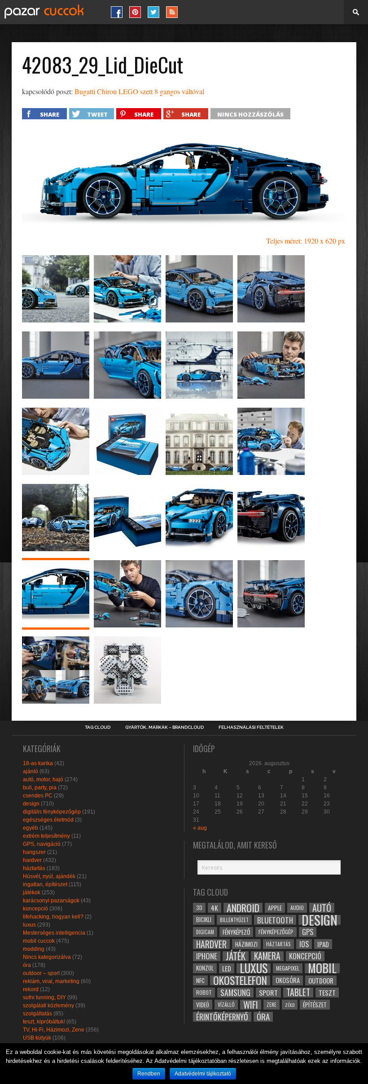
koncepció (35, 909)
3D (199, 907)
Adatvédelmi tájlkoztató (203, 1074)
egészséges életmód (48, 820)
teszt (327, 992)
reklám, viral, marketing (51, 981)
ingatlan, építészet (45, 884)
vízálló (226, 1004)
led (226, 968)
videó (202, 1004)
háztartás (34, 868)
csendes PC (38, 795)
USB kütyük (37, 1038)
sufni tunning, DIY (44, 997)
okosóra (288, 980)
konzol (205, 968)
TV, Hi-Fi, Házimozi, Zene (53, 1030)
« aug (200, 828)
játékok (31, 892)
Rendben (148, 1074)
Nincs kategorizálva (47, 957)
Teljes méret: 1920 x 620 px (305, 240)
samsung (235, 992)
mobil (322, 968)
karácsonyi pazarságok (51, 900)
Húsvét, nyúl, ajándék (49, 876)
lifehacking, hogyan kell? (53, 917)
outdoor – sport (41, 973)
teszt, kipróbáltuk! (44, 1022)
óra (27, 965)
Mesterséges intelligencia (54, 933)
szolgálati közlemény (48, 1005)
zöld (289, 1004)
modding (33, 949)
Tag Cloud (97, 727)
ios (304, 944)
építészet (315, 1004)
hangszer (34, 852)
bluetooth (275, 920)
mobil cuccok (39, 941)
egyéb (30, 828)
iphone (206, 956)
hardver (32, 860)
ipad (323, 944)
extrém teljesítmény (46, 836)
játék (235, 956)
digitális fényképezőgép (52, 812)
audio (297, 907)
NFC (200, 980)
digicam (205, 932)
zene (271, 1004)
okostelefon (240, 980)
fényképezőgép (276, 931)
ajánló (30, 771)
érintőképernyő (222, 1017)
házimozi (246, 944)
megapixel (287, 968)
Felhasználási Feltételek (251, 727)
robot (204, 992)
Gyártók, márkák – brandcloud (164, 727)
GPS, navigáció (42, 844)
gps (307, 932)
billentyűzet (234, 919)
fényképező (236, 931)
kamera (267, 956)
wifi (250, 1005)
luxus (29, 925)
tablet (298, 992)
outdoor (320, 980)
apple (275, 907)
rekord (31, 989)
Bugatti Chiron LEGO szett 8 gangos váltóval (139, 91)
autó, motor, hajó (43, 779)
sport (268, 992)
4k (214, 908)
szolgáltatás (37, 1013)
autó (321, 908)
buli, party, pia (40, 787)
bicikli (203, 919)
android (243, 908)
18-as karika (38, 763)
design (31, 804)
